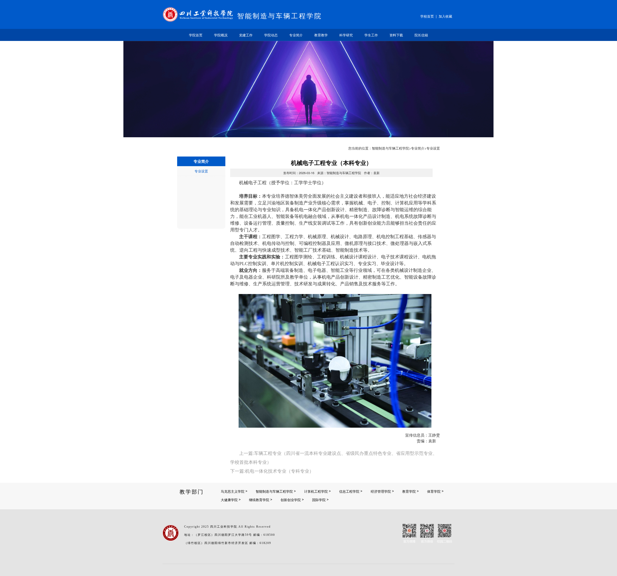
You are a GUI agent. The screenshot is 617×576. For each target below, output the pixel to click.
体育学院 (434, 491)
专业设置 (201, 171)
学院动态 (271, 35)
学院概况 (221, 35)
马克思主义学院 (232, 491)
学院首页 (195, 35)
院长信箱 (421, 35)
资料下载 (396, 35)
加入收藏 (445, 16)
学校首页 (427, 16)
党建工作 (246, 35)
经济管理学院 (381, 491)
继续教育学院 (259, 499)
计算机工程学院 (316, 491)
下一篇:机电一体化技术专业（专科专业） (272, 471)
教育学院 (409, 491)
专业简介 (296, 35)
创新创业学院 (291, 499)
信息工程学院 (349, 491)
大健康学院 (229, 499)
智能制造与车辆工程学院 (390, 148)
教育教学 (321, 35)
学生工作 (371, 35)
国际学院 (319, 499)
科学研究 (346, 35)
